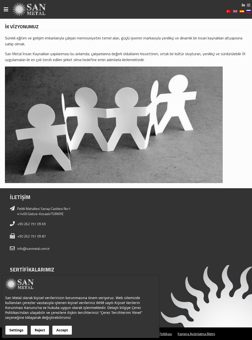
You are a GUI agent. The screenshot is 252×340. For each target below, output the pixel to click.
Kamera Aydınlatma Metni (196, 333)
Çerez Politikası (161, 333)
